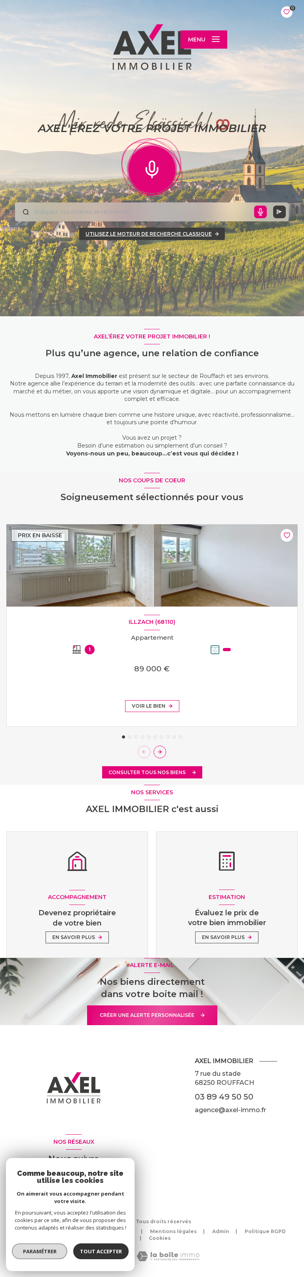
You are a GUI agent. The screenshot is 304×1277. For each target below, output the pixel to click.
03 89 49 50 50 (224, 1096)
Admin (220, 1231)
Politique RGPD (265, 1231)
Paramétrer (40, 1251)
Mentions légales (173, 1231)
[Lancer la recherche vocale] (152, 167)
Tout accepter (101, 1251)
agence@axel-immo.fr (230, 1110)
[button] (160, 752)
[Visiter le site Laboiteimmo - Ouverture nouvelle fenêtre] (168, 1256)
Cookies (160, 1238)
